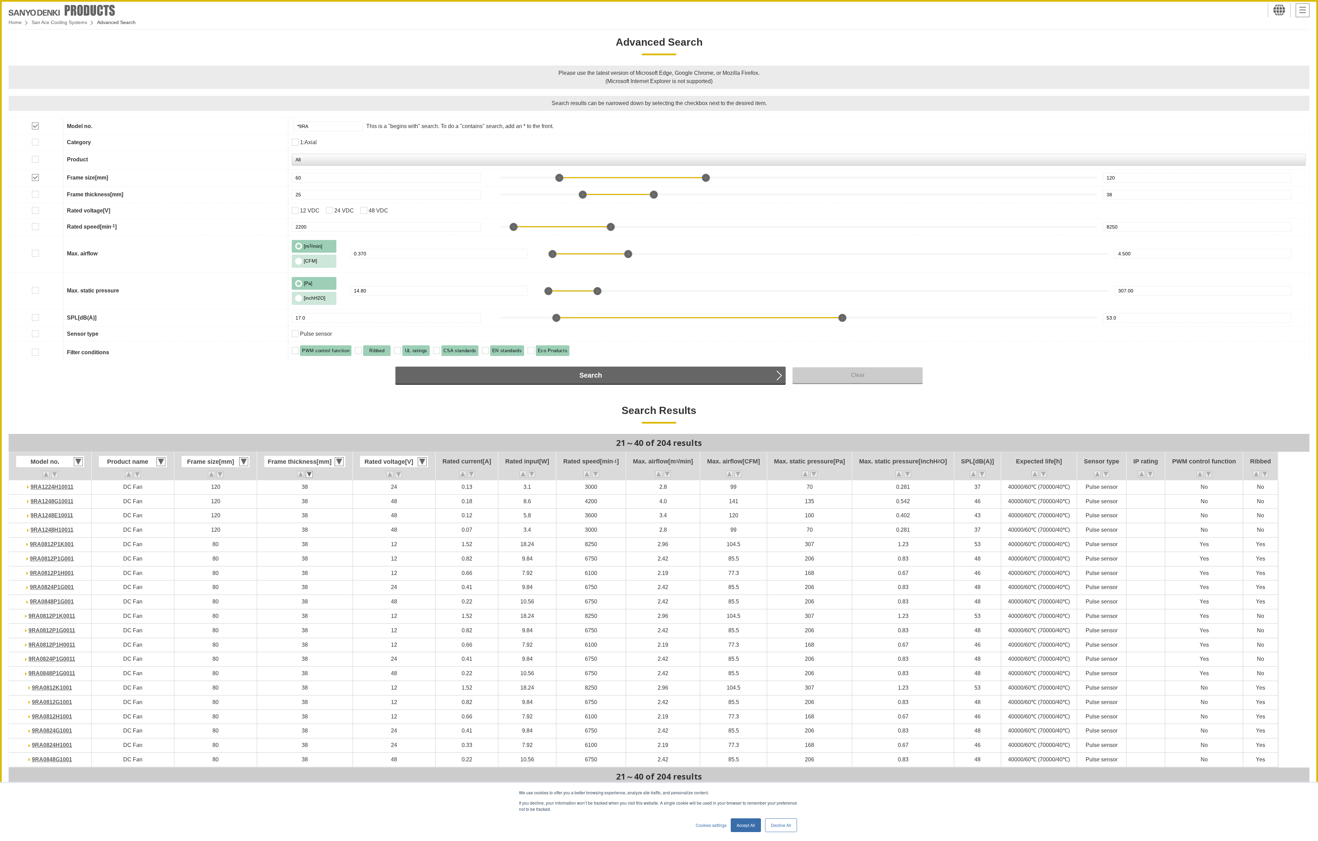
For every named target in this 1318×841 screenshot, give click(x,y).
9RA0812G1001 (52, 702)
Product (77, 159)
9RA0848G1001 (52, 759)
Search (590, 375)
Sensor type (83, 334)
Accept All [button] (746, 825)
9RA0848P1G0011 (51, 673)
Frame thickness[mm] (95, 194)
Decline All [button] (781, 825)
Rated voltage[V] (88, 211)
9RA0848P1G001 (52, 601)
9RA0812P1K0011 (51, 616)
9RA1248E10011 (52, 515)
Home (15, 22)
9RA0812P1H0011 (51, 645)
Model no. (79, 126)
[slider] (559, 178)
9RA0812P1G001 (52, 559)
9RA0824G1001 (52, 731)
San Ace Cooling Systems (59, 22)
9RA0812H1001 (52, 716)
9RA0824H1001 (52, 745)
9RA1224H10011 (52, 487)
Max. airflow (82, 253)
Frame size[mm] (87, 178)
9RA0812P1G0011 (51, 630)
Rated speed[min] (92, 226)
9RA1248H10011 (52, 530)
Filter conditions (88, 352)
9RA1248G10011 (52, 501)
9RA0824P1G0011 (51, 659)
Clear (858, 375)
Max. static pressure (93, 290)
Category (79, 142)
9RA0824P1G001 (52, 587)
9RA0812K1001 (52, 688)
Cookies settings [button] (711, 825)
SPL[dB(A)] (81, 318)
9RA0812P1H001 (52, 573)
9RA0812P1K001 (52, 544)
